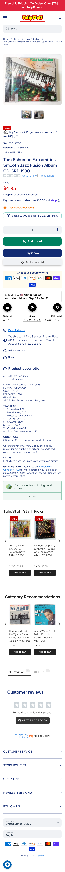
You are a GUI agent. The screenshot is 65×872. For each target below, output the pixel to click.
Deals (17, 39)
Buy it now (32, 253)
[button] (32, 262)
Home (6, 39)
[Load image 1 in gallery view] (26, 114)
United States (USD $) (19, 823)
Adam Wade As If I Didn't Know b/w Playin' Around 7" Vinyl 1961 (44, 636)
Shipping (8, 194)
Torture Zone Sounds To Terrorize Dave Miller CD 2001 (17, 550)
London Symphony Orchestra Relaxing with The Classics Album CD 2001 (44, 550)
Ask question (46, 175)
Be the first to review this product (32, 712)
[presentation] (5, 540)
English (10, 835)
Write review (29, 175)
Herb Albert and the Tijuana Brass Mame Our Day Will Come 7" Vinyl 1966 (19, 636)
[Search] (6, 29)
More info (32, 496)
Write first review (34, 720)
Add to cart (20, 572)
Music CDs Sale (32, 39)
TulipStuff (39, 855)
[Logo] (32, 17)
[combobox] (32, 29)
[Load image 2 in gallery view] (38, 114)
